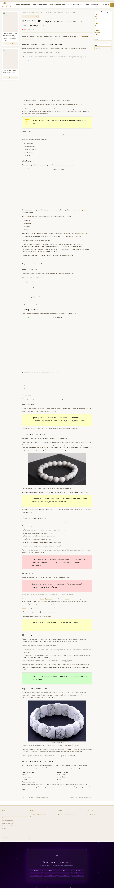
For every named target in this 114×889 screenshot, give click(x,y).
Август (78, 873)
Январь (36, 870)
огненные (84, 36)
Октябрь (50, 875)
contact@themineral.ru (40, 814)
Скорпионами (42, 601)
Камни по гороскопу (75, 4)
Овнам (42, 599)
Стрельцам (48, 599)
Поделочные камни (40, 4)
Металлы (106, 4)
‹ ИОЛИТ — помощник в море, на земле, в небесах (36, 797)
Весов (25, 612)
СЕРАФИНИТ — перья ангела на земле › (81, 797)
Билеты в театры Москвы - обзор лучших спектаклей (16, 838)
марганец (84, 210)
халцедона (80, 233)
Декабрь (78, 875)
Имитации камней (92, 4)
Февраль (50, 870)
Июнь (50, 873)
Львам (67, 599)
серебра (42, 768)
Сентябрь (36, 875)
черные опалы (26, 39)
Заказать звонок (34, 817)
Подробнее (10, 43)
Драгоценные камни (57, 4)
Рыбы (24, 608)
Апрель (78, 870)
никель (72, 210)
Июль (64, 873)
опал (50, 39)
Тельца (48, 616)
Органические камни (22, 4)
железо (77, 210)
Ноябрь (64, 875)
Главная (24, 12)
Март (64, 870)
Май (36, 873)
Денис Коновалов (38, 29)
